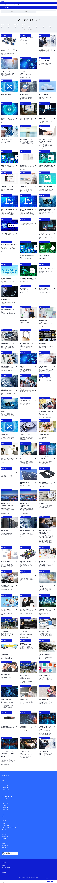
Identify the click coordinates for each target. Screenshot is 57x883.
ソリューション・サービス (8, 4)
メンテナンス (4, 787)
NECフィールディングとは (6, 825)
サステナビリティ (5, 831)
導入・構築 (4, 805)
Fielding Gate (4, 847)
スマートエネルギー (5, 811)
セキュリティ (4, 807)
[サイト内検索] (54, 1)
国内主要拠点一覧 (5, 834)
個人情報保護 (38, 880)
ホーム (2, 4)
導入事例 (3, 816)
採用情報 (3, 838)
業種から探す (27, 11)
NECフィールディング (4, 2)
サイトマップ (4, 870)
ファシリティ (4, 809)
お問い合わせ (4, 845)
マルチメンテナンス (5, 789)
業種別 (3, 814)
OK (49, 881)
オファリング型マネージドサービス (8, 798)
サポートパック (4, 791)
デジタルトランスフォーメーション (8, 827)
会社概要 (3, 823)
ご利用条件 (3, 865)
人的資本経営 (4, 836)
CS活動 (3, 829)
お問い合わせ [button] (47, 878)
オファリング (5, 775)
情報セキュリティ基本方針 (6, 867)
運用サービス (5, 780)
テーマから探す (10, 11)
